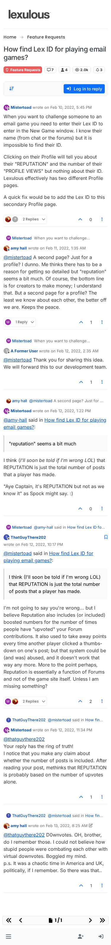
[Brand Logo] (30, 14)
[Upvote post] (80, 219)
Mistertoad (21, 107)
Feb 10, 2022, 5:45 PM (71, 107)
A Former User (24, 350)
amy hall (19, 248)
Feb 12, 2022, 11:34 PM (71, 729)
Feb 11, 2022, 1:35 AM (66, 248)
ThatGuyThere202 (28, 537)
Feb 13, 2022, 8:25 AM (67, 825)
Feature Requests (25, 70)
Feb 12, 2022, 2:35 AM (78, 350)
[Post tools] (102, 219)
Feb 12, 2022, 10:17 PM (42, 544)
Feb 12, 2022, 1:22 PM (70, 410)
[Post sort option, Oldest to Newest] (11, 88)
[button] (8, 937)
